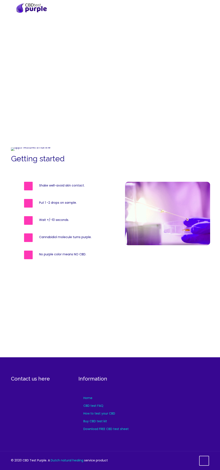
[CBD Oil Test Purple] (38, 7)
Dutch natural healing (67, 460)
